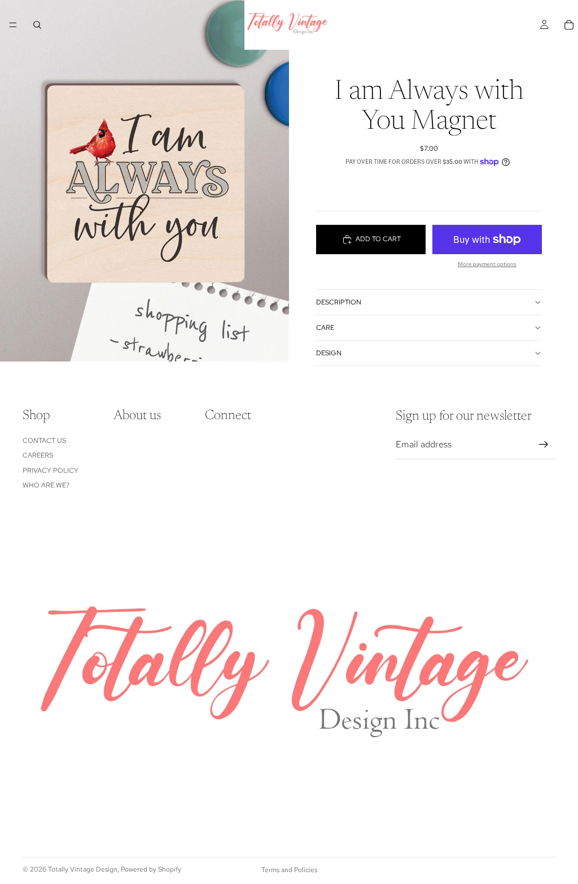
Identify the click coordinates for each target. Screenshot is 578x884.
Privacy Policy (50, 470)
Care (325, 327)
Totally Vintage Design (82, 869)
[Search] (37, 24)
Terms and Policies (289, 869)
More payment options (487, 264)
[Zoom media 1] (144, 181)
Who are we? (46, 485)
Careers (38, 455)
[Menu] (13, 25)
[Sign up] (543, 444)
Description (338, 302)
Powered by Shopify (151, 869)
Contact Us (44, 440)
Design (328, 353)
